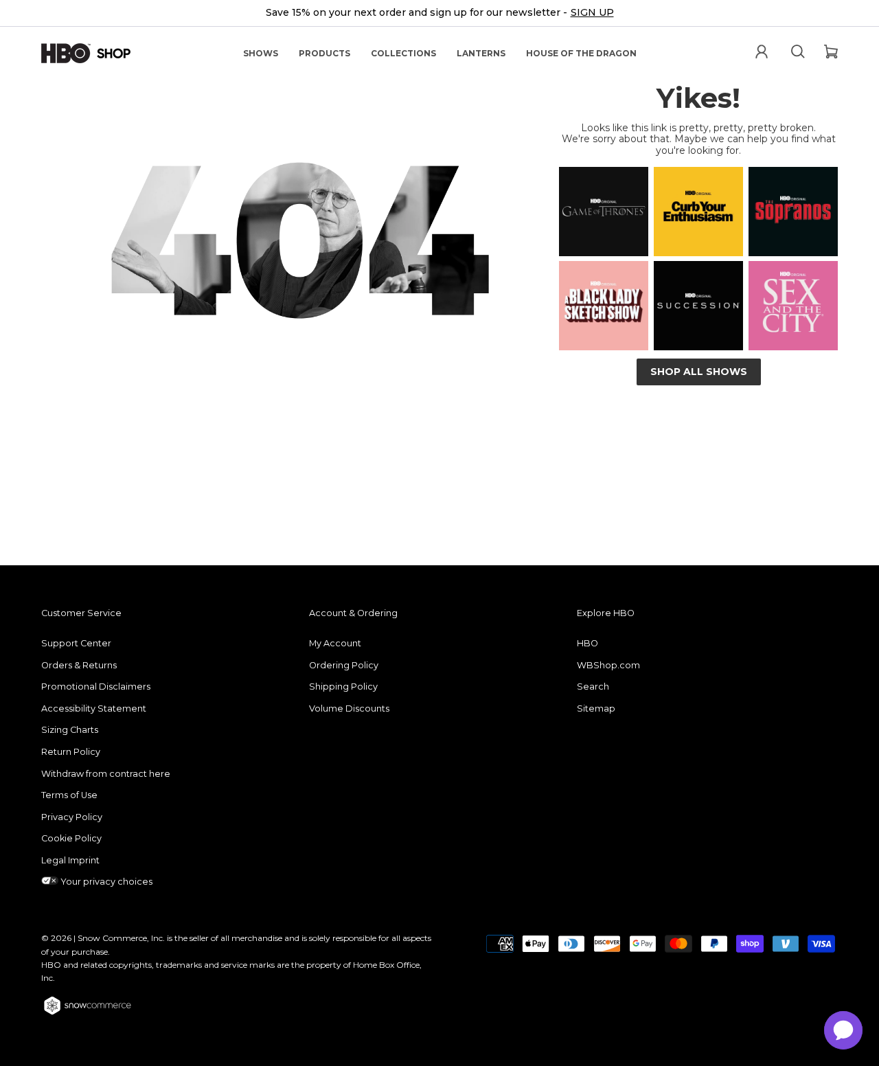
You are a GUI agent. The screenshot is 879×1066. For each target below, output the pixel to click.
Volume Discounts (349, 708)
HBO (587, 643)
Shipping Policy (343, 686)
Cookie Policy (71, 838)
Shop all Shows (698, 371)
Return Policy (70, 752)
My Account (335, 643)
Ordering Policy (343, 665)
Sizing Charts (69, 730)
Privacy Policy (71, 817)
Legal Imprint (70, 860)
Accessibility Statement (93, 708)
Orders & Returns (79, 665)
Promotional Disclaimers (95, 686)
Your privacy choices (105, 881)
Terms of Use (69, 795)
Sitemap (596, 708)
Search (593, 686)
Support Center (76, 643)
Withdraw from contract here (105, 774)
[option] (439, 13)
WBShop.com (608, 665)
